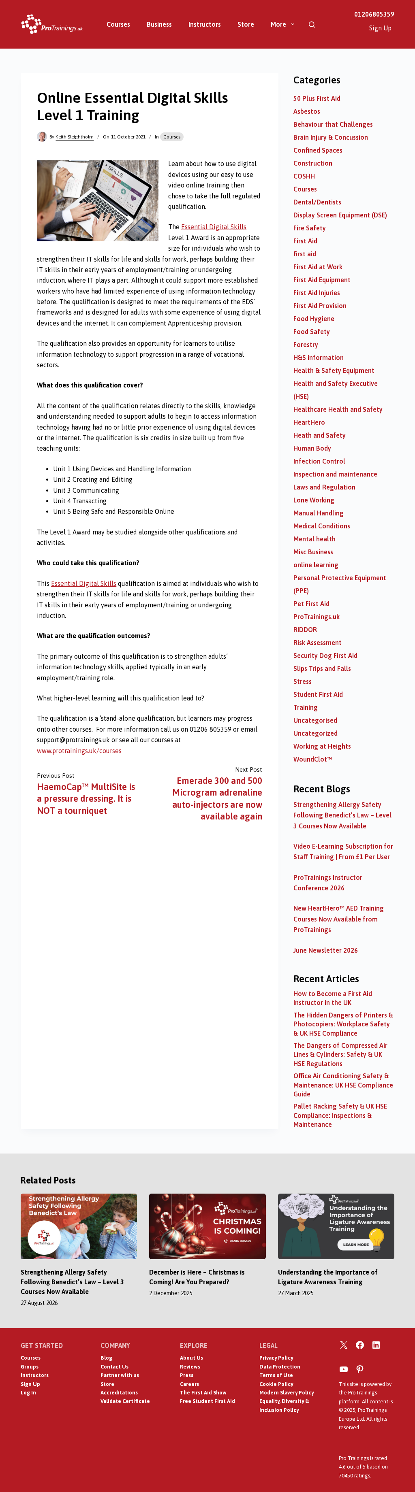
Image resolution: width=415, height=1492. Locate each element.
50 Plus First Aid (316, 98)
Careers (189, 1384)
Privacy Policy (276, 1358)
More (278, 24)
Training (305, 707)
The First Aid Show (203, 1393)
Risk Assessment (317, 642)
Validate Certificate (125, 1401)
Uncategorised (315, 720)
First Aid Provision (320, 305)
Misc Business (313, 552)
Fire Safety (309, 228)
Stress (302, 681)
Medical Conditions (321, 526)
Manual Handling (318, 513)
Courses (118, 24)
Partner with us (120, 1375)
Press (186, 1375)
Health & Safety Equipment (333, 370)
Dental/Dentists (317, 202)
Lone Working (313, 500)
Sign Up (380, 28)
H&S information (318, 357)
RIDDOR (305, 629)
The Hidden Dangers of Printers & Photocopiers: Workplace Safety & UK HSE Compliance (343, 1024)
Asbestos (306, 111)
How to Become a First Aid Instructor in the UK (332, 998)
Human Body (312, 448)
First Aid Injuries (316, 292)
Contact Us (114, 1367)
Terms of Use (276, 1375)
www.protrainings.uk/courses (79, 750)
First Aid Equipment (322, 279)
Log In (28, 1393)
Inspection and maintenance (335, 474)
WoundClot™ (312, 759)
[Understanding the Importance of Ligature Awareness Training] (336, 1226)
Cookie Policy (276, 1384)
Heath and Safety (319, 435)
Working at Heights (322, 746)
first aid (304, 254)
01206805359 (374, 14)
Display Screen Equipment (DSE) (340, 215)
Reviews (190, 1367)
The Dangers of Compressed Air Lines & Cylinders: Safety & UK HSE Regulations (340, 1054)
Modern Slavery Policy (286, 1393)
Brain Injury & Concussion (330, 137)
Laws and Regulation (324, 487)
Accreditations (119, 1393)
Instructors (204, 24)
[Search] (312, 24)
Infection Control (319, 461)
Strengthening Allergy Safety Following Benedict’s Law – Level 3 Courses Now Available (342, 815)
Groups (30, 1367)
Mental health (314, 539)
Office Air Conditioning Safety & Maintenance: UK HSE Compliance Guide (343, 1085)
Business (159, 24)
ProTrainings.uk (316, 616)
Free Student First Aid (207, 1401)
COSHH (304, 176)
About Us (191, 1358)
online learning (315, 564)
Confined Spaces (317, 150)
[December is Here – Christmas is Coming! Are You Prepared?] (207, 1226)
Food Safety (311, 331)
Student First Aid (318, 694)
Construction (312, 163)
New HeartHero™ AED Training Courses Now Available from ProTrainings (338, 919)
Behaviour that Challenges (333, 124)
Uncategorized (315, 733)
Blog (106, 1358)
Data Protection (279, 1367)
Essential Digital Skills (213, 226)
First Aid (305, 241)
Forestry (305, 344)
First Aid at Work (317, 266)
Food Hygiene (313, 318)
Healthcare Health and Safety (338, 409)
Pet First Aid (311, 603)
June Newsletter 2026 (325, 950)
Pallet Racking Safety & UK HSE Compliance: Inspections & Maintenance (340, 1115)
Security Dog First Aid (325, 655)
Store (245, 24)
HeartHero (309, 422)
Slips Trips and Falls (322, 668)
